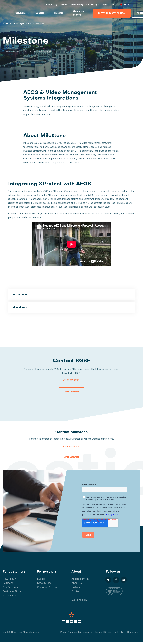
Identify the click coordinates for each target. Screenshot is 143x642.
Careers (76, 595)
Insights (58, 13)
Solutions (20, 13)
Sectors (40, 13)
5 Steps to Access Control (112, 13)
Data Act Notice (103, 632)
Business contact (71, 446)
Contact (76, 591)
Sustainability (79, 599)
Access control (80, 578)
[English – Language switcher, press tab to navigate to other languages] (125, 4)
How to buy (51, 4)
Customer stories (78, 13)
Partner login (92, 4)
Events (63, 4)
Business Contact (71, 379)
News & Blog (76, 4)
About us (77, 583)
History (76, 587)
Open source (133, 632)
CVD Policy (119, 632)
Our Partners (10, 587)
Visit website (71, 392)
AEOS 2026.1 (109, 4)
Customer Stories (13, 591)
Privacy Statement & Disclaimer (76, 632)
